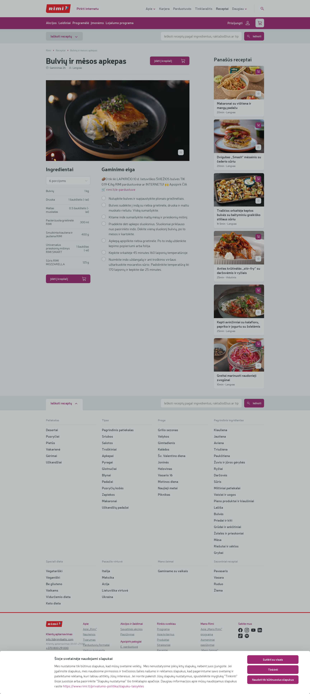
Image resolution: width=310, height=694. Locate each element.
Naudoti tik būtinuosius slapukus (273, 679)
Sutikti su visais (273, 659)
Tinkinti (273, 669)
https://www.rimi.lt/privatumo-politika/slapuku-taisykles (103, 686)
